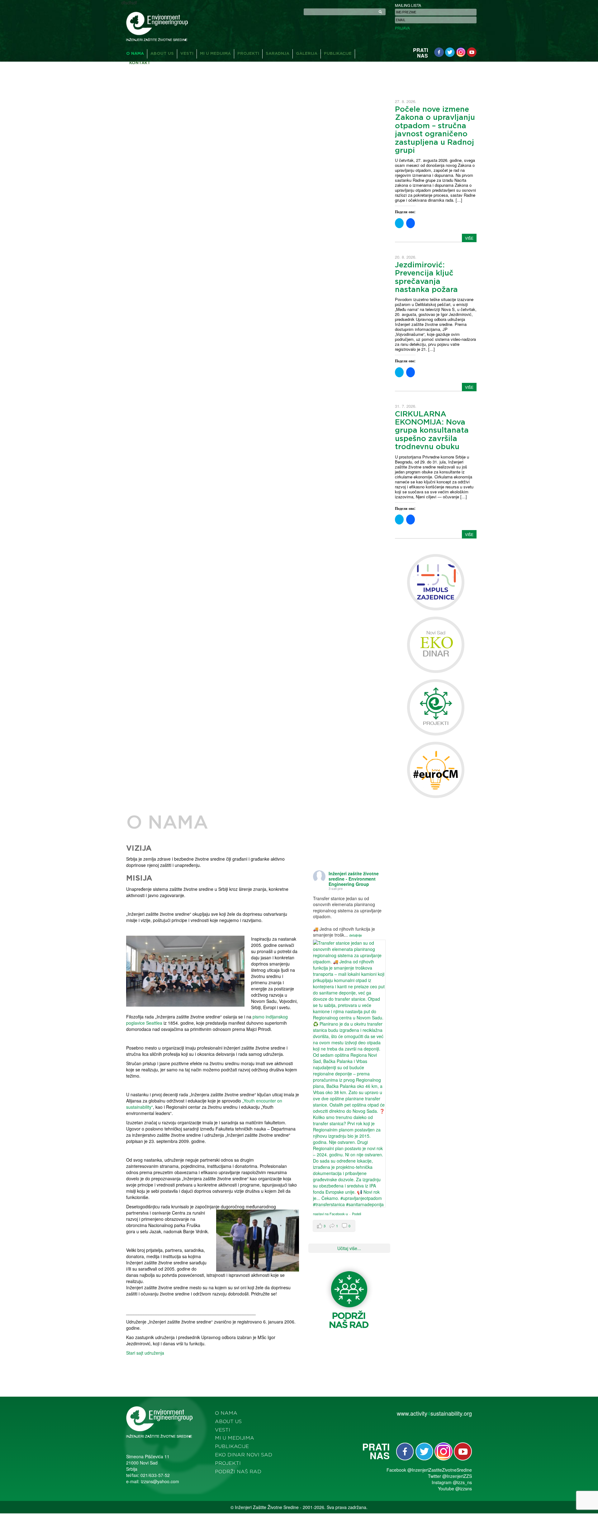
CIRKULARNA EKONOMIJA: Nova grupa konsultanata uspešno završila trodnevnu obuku (432, 431)
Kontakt (139, 63)
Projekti (248, 54)
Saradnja (277, 54)
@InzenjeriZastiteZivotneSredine (439, 1470)
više (469, 238)
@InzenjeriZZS (457, 1476)
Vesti (186, 54)
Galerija (306, 54)
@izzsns (463, 1488)
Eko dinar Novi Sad (243, 1454)
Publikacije (338, 54)
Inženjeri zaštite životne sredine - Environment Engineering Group (354, 878)
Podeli (356, 1213)
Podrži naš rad (238, 1471)
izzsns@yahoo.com (160, 1481)
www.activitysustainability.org (434, 1413)
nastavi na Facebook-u (330, 1213)
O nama (135, 54)
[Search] (380, 11)
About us (162, 54)
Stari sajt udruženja (145, 1353)
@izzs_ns (462, 1482)
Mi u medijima (215, 54)
